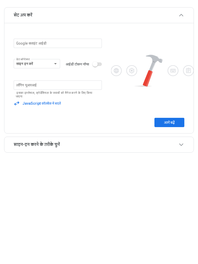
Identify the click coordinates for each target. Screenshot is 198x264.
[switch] (97, 64)
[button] (99, 15)
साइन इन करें (24, 64)
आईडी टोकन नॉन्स (77, 64)
